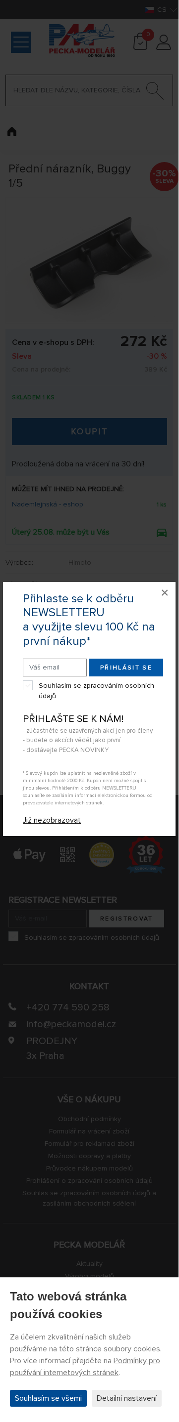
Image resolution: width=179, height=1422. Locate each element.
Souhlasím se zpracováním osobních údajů (96, 690)
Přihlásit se (126, 667)
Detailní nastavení (127, 1398)
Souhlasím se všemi (48, 1398)
